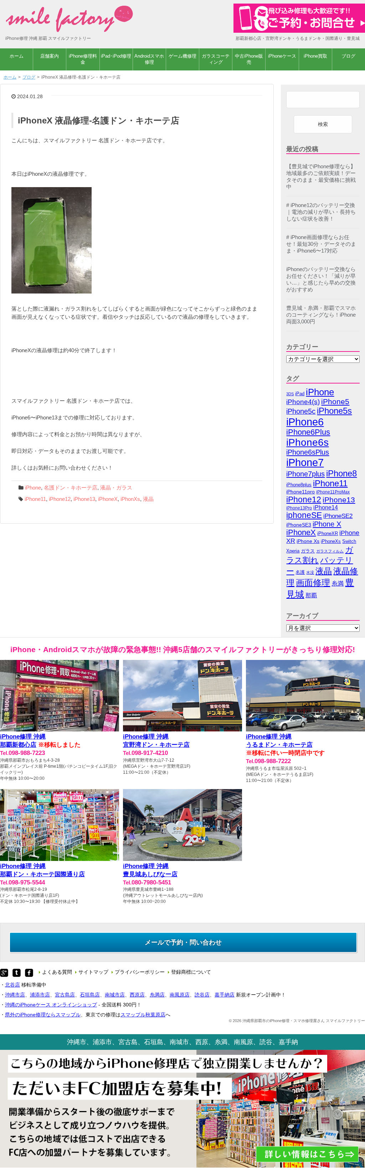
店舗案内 (49, 56)
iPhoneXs (331, 541)
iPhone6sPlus (307, 452)
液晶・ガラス (116, 488)
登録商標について (191, 972)
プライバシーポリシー (140, 972)
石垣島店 (90, 995)
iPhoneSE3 (298, 525)
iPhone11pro (300, 492)
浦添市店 (40, 995)
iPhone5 (335, 401)
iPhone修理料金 (83, 59)
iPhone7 (305, 462)
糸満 (337, 583)
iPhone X (327, 524)
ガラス (308, 551)
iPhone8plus (299, 484)
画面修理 (313, 582)
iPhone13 (84, 499)
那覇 (311, 595)
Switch (349, 541)
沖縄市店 (15, 995)
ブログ (348, 56)
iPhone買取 (315, 56)
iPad (299, 393)
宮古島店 (65, 995)
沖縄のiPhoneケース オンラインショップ (51, 1005)
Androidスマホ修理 (149, 59)
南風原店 (180, 995)
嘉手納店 (225, 995)
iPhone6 (305, 422)
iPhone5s (334, 411)
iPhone (33, 488)
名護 (300, 572)
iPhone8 (341, 473)
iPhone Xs (308, 541)
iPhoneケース (282, 56)
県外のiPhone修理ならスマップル (43, 1014)
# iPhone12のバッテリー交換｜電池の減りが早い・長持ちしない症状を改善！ (321, 212)
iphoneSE (304, 515)
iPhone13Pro (299, 508)
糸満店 (157, 995)
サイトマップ (93, 972)
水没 (310, 572)
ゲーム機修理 (182, 56)
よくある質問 (57, 972)
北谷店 (12, 985)
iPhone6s (307, 442)
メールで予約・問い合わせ (183, 942)
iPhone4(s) (303, 402)
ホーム (17, 56)
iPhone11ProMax (333, 492)
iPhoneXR (327, 533)
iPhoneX (108, 499)
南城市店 (115, 995)
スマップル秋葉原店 (142, 1014)
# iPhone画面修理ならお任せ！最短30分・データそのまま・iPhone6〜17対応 (321, 244)
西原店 (137, 995)
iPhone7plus (305, 474)
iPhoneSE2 (338, 516)
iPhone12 (60, 499)
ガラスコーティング (216, 59)
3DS (290, 394)
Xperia (292, 551)
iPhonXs (130, 499)
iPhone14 (325, 507)
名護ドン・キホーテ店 (70, 488)
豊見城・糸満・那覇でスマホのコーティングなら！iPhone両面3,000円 (321, 314)
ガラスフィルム (330, 551)
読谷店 (202, 995)
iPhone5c (300, 411)
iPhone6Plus (308, 432)
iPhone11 (35, 499)
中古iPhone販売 (249, 59)
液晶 (148, 499)
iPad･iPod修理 (116, 56)
